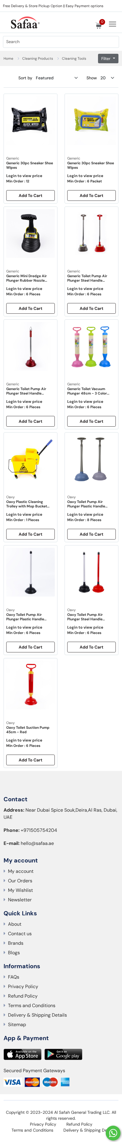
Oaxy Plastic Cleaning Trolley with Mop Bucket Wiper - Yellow (26, 504)
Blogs (14, 952)
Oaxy (10, 497)
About (14, 924)
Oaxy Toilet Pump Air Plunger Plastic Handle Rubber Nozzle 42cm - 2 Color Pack (88, 504)
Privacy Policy (23, 986)
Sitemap (17, 1024)
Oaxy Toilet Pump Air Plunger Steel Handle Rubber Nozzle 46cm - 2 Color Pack (88, 617)
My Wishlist (20, 890)
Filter (106, 58)
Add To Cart (30, 195)
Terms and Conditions (31, 1005)
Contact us (20, 933)
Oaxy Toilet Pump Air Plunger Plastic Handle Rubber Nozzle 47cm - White (25, 617)
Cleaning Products (37, 58)
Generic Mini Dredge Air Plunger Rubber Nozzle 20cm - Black (26, 278)
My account (20, 871)
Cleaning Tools (74, 58)
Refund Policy (23, 996)
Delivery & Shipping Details (37, 1015)
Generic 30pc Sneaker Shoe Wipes (29, 165)
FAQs (13, 977)
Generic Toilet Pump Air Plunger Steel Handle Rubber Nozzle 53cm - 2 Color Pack (87, 278)
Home (8, 58)
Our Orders (20, 881)
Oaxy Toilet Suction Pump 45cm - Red (27, 729)
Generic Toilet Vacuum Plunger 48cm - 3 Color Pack (87, 391)
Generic (12, 158)
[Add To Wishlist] (49, 102)
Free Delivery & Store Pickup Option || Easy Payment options (53, 6)
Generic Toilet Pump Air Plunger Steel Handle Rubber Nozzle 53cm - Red (29, 391)
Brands (15, 943)
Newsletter (20, 900)
